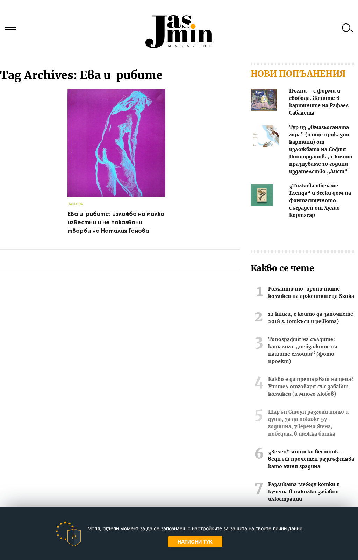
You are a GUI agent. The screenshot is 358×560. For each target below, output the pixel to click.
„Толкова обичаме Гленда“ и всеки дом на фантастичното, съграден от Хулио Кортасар (320, 201)
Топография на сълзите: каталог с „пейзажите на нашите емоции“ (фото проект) (302, 350)
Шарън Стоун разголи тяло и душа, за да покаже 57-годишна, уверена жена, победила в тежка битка (308, 423)
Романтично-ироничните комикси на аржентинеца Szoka (311, 293)
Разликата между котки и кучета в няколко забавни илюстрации (304, 492)
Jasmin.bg (179, 31)
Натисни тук (195, 542)
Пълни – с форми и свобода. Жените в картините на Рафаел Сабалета (319, 102)
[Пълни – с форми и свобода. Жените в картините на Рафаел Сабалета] (264, 101)
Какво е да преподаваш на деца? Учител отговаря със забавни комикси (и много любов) (310, 387)
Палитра (75, 204)
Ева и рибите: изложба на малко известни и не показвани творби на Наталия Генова (115, 222)
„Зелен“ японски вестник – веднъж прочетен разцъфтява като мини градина (311, 459)
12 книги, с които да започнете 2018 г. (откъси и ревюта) (310, 318)
